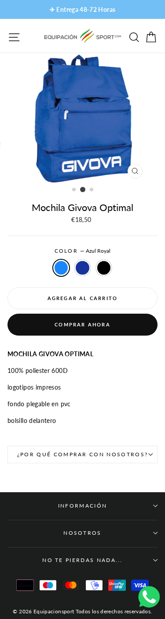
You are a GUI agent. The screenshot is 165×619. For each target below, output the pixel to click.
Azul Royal (61, 268)
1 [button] (74, 190)
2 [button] (82, 189)
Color (83, 251)
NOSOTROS (82, 533)
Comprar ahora (82, 324)
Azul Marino (82, 268)
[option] (82, 9)
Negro (104, 268)
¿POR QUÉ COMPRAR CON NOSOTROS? (82, 454)
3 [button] (92, 190)
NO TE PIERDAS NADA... (82, 560)
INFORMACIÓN (82, 505)
